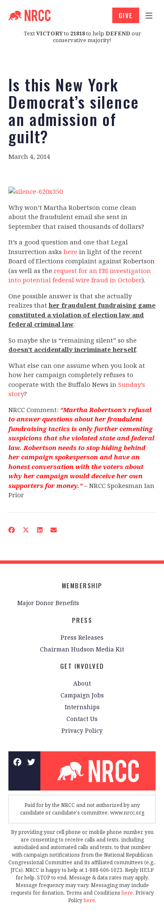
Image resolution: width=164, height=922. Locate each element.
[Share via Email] (54, 530)
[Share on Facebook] (11, 530)
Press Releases (82, 637)
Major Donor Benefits (48, 603)
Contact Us (82, 719)
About (82, 683)
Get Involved (82, 665)
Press (82, 619)
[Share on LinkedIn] (40, 530)
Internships (82, 707)
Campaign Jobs (82, 695)
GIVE (126, 15)
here (70, 251)
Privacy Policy (82, 730)
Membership (82, 585)
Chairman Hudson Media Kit (82, 649)
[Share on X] (26, 530)
